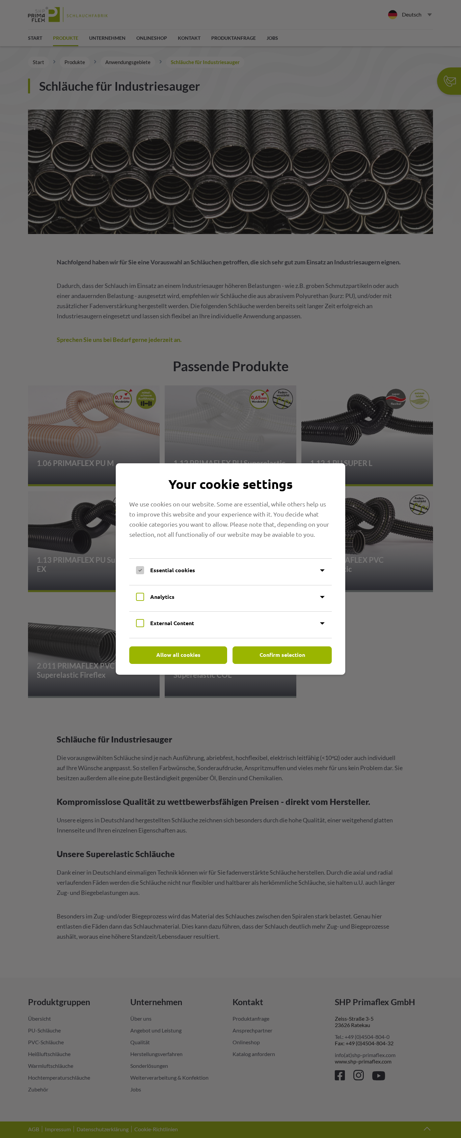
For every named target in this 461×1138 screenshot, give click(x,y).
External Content (172, 622)
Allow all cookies (178, 654)
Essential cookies (172, 570)
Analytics (162, 596)
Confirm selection (282, 654)
